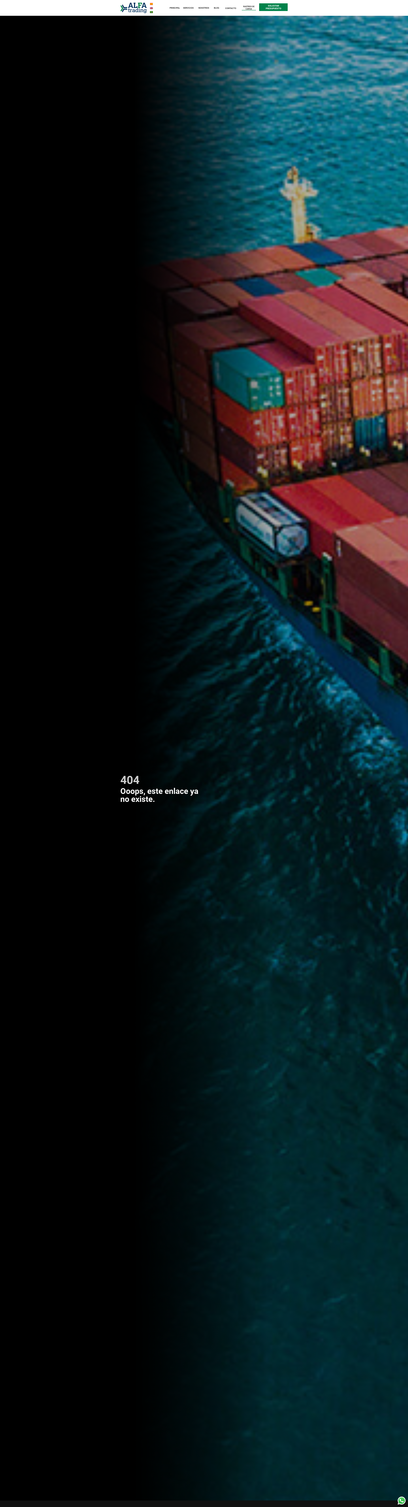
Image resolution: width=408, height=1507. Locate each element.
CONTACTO (230, 8)
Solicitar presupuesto (273, 7)
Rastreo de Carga (249, 7)
